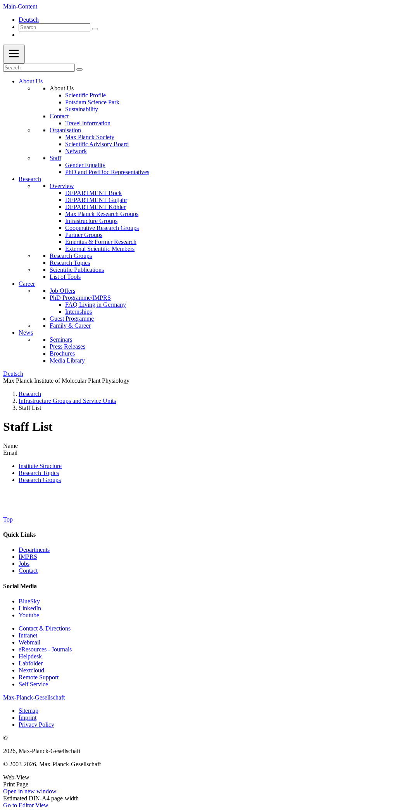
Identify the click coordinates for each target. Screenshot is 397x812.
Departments (34, 549)
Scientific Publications (77, 269)
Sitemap (28, 710)
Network (76, 151)
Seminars (61, 339)
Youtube (29, 615)
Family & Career (70, 325)
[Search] (95, 29)
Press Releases (67, 346)
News (26, 332)
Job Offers (62, 290)
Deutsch (29, 19)
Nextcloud (31, 670)
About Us (31, 81)
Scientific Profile (85, 95)
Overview (62, 186)
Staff (55, 158)
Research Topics (70, 262)
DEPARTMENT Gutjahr (96, 200)
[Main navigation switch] (14, 54)
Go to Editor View (25, 805)
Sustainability (81, 109)
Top (8, 519)
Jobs (24, 563)
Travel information (87, 123)
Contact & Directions (45, 628)
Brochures (62, 353)
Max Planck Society (89, 137)
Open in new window (30, 791)
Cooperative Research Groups (102, 228)
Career (27, 283)
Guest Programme (72, 318)
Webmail (29, 642)
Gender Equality (85, 165)
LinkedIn (30, 608)
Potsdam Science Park (92, 102)
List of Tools (65, 276)
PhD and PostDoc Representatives (107, 172)
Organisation (65, 130)
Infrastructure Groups (91, 221)
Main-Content (20, 6)
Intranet (28, 635)
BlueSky (29, 601)
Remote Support (39, 677)
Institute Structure (40, 466)
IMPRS (28, 556)
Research (30, 179)
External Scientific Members (100, 248)
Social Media (20, 586)
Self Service (33, 684)
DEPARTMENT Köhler (95, 207)
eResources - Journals (45, 649)
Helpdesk (30, 656)
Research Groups (71, 255)
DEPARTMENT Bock (93, 193)
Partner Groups (83, 235)
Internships (78, 311)
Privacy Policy (36, 724)
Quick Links (19, 534)
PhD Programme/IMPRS (80, 297)
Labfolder (31, 663)
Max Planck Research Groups (101, 214)
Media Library (67, 360)
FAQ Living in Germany (95, 304)
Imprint (27, 717)
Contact (59, 116)
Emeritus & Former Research (100, 241)
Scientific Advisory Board (97, 144)
